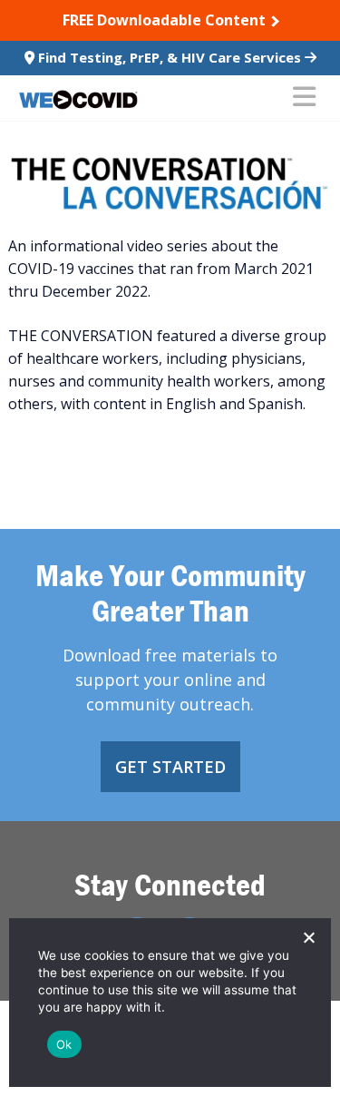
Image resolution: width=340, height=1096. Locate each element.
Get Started (170, 767)
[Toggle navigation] (304, 98)
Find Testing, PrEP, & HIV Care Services (169, 57)
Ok (64, 1044)
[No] (308, 937)
